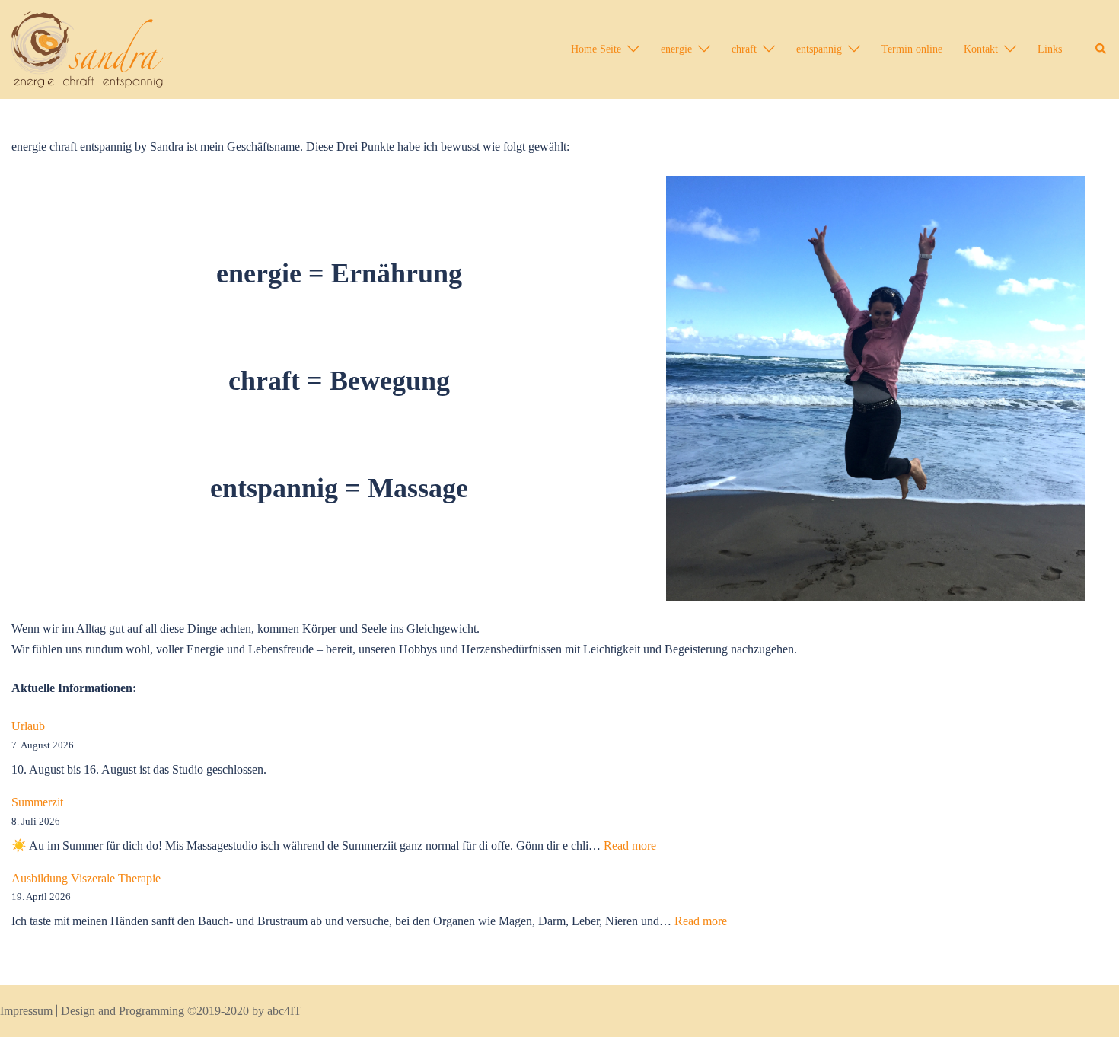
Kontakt (981, 49)
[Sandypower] (87, 48)
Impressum (26, 1010)
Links (1050, 49)
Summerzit (37, 802)
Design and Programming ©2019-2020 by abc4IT (181, 1010)
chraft (744, 49)
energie (676, 49)
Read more (630, 845)
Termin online (911, 49)
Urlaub (28, 726)
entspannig (819, 49)
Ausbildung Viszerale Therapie (86, 878)
